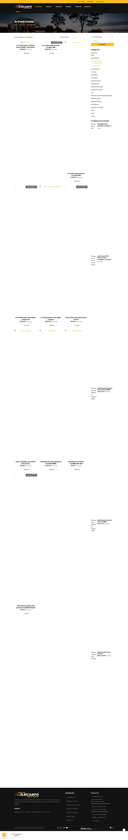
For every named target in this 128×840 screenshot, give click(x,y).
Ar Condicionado (96, 61)
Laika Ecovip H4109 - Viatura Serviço (103, 256)
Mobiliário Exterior (96, 98)
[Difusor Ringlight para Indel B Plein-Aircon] (25, 395)
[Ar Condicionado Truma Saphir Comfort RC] (25, 251)
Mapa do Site (70, 820)
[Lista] (85, 37)
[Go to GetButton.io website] (4, 838)
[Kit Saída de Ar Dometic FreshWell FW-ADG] (76, 395)
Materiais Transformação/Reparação (101, 95)
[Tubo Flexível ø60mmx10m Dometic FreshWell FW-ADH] (25, 539)
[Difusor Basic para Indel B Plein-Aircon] (76, 251)
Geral (92, 110)
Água (92, 55)
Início (15, 25)
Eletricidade (94, 78)
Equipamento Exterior (97, 86)
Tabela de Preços (71, 797)
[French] (100, 6)
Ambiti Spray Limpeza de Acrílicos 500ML (104, 520)
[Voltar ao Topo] (124, 830)
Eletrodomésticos (96, 81)
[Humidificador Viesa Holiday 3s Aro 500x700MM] (51, 395)
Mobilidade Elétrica (96, 101)
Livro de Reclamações (72, 812)
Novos (93, 113)
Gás (92, 92)
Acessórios (22, 25)
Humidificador (96, 66)
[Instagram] (110, 1)
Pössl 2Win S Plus (102, 124)
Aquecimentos (95, 58)
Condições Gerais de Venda (74, 805)
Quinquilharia (94, 104)
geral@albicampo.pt (97, 796)
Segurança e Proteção (97, 107)
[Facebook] (108, 1)
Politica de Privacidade (72, 808)
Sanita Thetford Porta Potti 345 (103, 653)
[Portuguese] (93, 6)
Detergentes (94, 75)
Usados (93, 116)
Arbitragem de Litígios (72, 801)
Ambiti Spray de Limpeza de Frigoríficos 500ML (104, 388)
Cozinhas (93, 72)
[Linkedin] (113, 1)
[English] (96, 6)
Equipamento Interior (97, 89)
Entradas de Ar (95, 83)
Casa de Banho (95, 69)
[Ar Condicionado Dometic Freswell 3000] (76, 106)
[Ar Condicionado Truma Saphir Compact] (51, 251)
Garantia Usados (71, 816)
